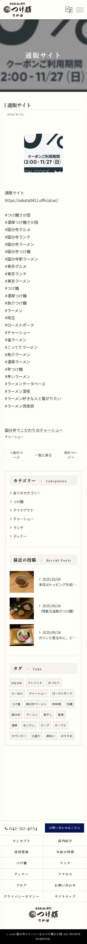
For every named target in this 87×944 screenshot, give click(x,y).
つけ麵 (18, 501)
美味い (50, 736)
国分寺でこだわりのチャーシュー (34, 430)
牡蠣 (69, 704)
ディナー (20, 536)
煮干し (48, 715)
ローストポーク (62, 693)
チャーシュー (14, 436)
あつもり (54, 683)
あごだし (29, 725)
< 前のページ (16, 455)
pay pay (17, 683)
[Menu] (79, 9)
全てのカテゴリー (26, 492)
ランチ (18, 527)
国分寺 (16, 715)
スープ (45, 725)
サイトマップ (65, 896)
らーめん (17, 693)
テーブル (60, 725)
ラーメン (32, 715)
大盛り (36, 736)
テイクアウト (23, 510)
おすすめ (66, 736)
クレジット (35, 683)
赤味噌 (56, 704)
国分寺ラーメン (36, 704)
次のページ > (70, 455)
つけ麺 (16, 704)
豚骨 (61, 715)
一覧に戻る (43, 455)
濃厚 (14, 725)
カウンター (19, 736)
